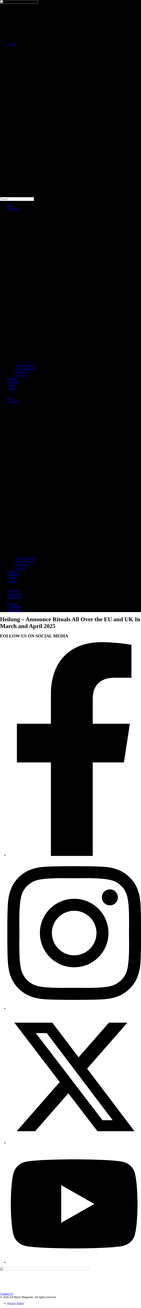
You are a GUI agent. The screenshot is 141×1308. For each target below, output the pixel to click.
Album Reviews (24, 365)
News (10, 205)
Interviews (21, 372)
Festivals (12, 590)
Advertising (14, 597)
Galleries (20, 375)
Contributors (14, 594)
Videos (11, 385)
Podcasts (12, 378)
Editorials (12, 382)
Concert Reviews (25, 368)
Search (4, 50)
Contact (11, 388)
